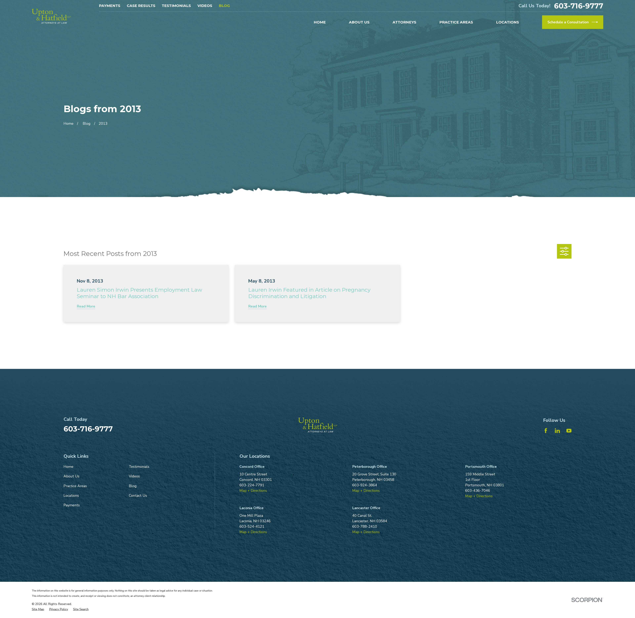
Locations (71, 495)
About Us (71, 476)
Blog (224, 5)
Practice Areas (75, 486)
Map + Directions (253, 490)
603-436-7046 (477, 490)
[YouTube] (569, 430)
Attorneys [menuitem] (404, 22)
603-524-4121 (251, 526)
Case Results (141, 5)
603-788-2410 (364, 526)
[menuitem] (38, 609)
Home (68, 466)
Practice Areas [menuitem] (456, 22)
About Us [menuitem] (359, 22)
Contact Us (138, 495)
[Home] (51, 16)
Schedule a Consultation (568, 22)
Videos (204, 5)
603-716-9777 (578, 5)
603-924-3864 (364, 485)
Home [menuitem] (320, 22)
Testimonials (176, 5)
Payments (109, 5)
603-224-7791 (251, 485)
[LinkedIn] (557, 430)
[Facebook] (545, 430)
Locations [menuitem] (507, 22)
